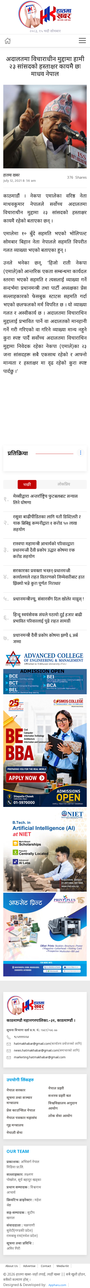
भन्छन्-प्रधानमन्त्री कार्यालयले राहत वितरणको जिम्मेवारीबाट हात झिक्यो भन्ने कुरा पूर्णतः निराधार (49, 577)
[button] (82, 40)
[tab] (27, 485)
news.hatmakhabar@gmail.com (36, 1051)
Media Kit (63, 1266)
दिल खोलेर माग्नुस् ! (48, 599)
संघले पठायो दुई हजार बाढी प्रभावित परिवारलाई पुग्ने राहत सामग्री (47, 618)
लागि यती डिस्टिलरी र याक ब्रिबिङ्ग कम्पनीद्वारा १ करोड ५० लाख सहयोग (47, 523)
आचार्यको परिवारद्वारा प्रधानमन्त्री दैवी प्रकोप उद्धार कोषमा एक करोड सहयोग (44, 550)
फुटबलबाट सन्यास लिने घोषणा (45, 499)
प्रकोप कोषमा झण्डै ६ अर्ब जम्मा (45, 639)
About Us (11, 1266)
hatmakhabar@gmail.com (32, 1044)
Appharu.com (57, 1285)
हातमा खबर (11, 175)
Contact (46, 1266)
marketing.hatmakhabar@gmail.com (40, 1057)
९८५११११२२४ (21, 1037)
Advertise (29, 1266)
